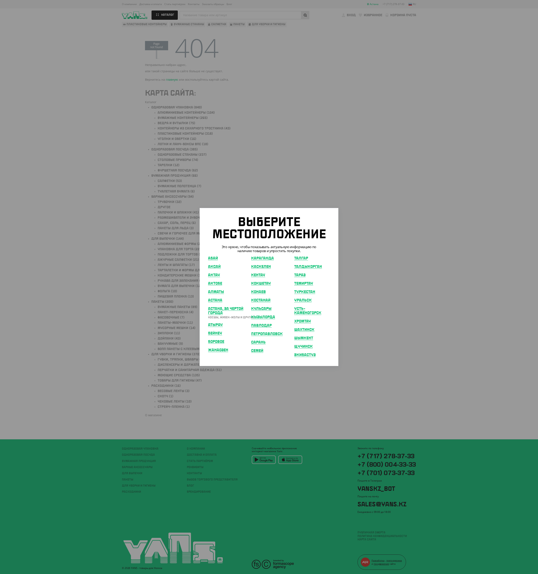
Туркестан (304, 292)
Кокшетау (261, 283)
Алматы (216, 292)
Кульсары (261, 309)
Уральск (303, 300)
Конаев (258, 292)
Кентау (258, 275)
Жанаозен (218, 350)
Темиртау (303, 283)
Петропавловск (267, 334)
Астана (215, 300)
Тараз (300, 275)
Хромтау (302, 321)
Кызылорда (263, 317)
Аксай (214, 267)
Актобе (215, 283)
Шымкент (303, 338)
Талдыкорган (308, 267)
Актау (214, 275)
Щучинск (303, 346)
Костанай (260, 300)
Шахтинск (304, 330)
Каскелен (261, 267)
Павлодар (261, 325)
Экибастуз (305, 355)
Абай (213, 258)
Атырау (215, 325)
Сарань (258, 342)
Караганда (262, 258)
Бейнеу (215, 333)
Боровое (216, 342)
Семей (257, 351)
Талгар (301, 258)
